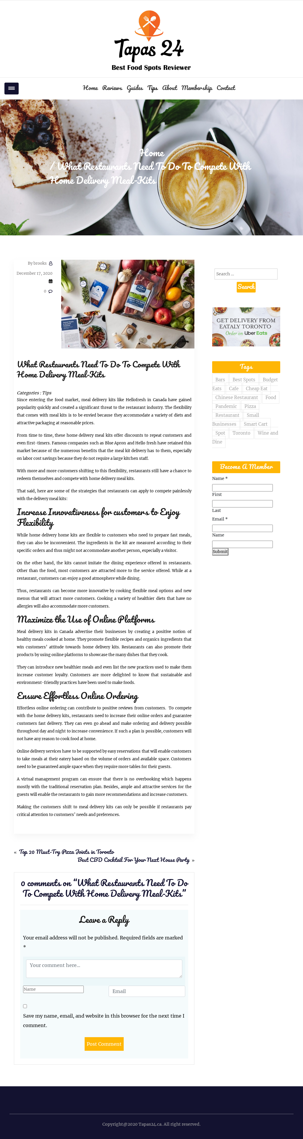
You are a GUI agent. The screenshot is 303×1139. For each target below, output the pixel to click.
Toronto (241, 433)
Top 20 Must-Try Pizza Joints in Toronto (66, 852)
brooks (37, 263)
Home (90, 88)
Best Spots (244, 380)
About (169, 88)
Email (220, 519)
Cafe (233, 388)
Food (270, 397)
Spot (220, 433)
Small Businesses (235, 419)
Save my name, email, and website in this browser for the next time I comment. (103, 1020)
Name (220, 478)
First (217, 494)
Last (216, 510)
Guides (135, 88)
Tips (152, 88)
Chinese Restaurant (236, 397)
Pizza (250, 406)
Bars (220, 380)
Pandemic (226, 406)
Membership (196, 88)
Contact (226, 88)
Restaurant (227, 415)
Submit (220, 551)
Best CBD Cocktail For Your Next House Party (133, 860)
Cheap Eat (256, 388)
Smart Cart (255, 424)
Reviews (112, 88)
